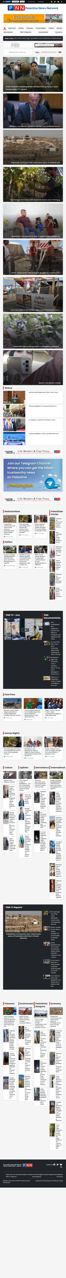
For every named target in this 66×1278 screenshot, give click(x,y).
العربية (22, 1)
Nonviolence (8, 32)
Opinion (59, 28)
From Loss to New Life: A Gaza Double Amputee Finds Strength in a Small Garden (56, 966)
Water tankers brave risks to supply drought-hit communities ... (36, 273)
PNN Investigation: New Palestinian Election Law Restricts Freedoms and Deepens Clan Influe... (56, 630)
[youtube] (58, 2)
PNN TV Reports (25, 32)
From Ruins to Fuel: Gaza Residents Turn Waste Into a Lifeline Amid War (56, 981)
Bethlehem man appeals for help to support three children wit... (36, 236)
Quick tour (12, 28)
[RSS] (61, 2)
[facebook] (51, 2)
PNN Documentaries (52, 616)
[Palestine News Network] (33, 8)
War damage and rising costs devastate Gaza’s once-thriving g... (35, 200)
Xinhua (8, 388)
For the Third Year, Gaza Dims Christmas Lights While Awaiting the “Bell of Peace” (56, 648)
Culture (51, 28)
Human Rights (41, 28)
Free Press (10, 694)
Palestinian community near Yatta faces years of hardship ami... (36, 163)
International (43, 32)
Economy (59, 32)
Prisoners (29, 28)
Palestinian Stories (57, 513)
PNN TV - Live (13, 615)
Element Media (58, 1181)
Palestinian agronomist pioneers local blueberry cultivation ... (37, 346)
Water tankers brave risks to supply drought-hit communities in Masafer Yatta (56, 933)
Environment (27, 1003)
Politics (21, 28)
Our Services (31, 1)
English (8, 1)
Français (15, 1)
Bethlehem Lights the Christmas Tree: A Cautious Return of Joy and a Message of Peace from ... (55, 666)
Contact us (41, 1)
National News (12, 511)
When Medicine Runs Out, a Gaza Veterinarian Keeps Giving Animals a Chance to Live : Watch (56, 950)
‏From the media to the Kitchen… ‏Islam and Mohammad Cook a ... (36, 310)
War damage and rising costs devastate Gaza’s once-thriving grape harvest (55, 918)
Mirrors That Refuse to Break (50, 383)
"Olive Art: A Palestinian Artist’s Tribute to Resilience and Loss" (56, 681)
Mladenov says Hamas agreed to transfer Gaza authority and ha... (35, 126)
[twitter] (55, 2)
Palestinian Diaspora (41, 1005)
